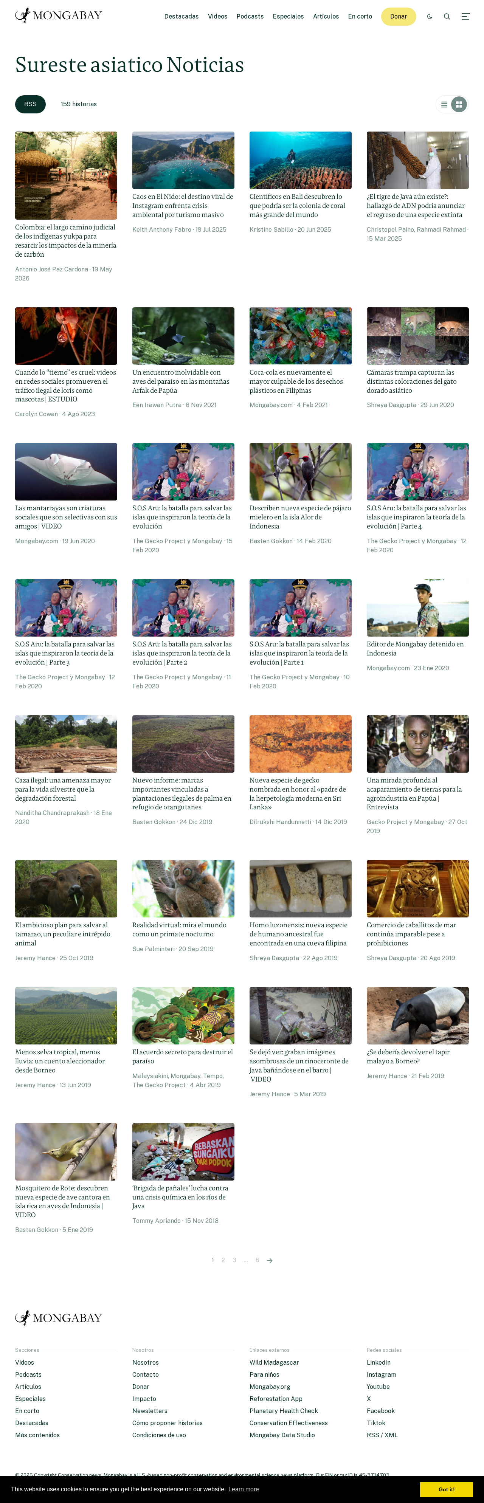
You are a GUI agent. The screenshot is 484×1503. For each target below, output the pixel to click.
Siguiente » (270, 1260)
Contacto (145, 1374)
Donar (398, 16)
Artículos (326, 16)
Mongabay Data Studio (282, 1435)
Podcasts (250, 16)
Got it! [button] (447, 1489)
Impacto (144, 1398)
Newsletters (150, 1411)
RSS (30, 104)
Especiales (288, 16)
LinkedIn (379, 1362)
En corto (360, 16)
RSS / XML (382, 1435)
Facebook (381, 1411)
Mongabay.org (270, 1386)
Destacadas (181, 16)
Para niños (264, 1374)
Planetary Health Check (284, 1411)
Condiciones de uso (159, 1435)
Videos (218, 16)
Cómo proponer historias (167, 1423)
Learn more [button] (243, 1489)
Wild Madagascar (274, 1362)
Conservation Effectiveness (289, 1423)
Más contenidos (37, 1435)
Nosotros (145, 1362)
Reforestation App (276, 1398)
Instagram (381, 1374)
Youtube (378, 1386)
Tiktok (376, 1423)
